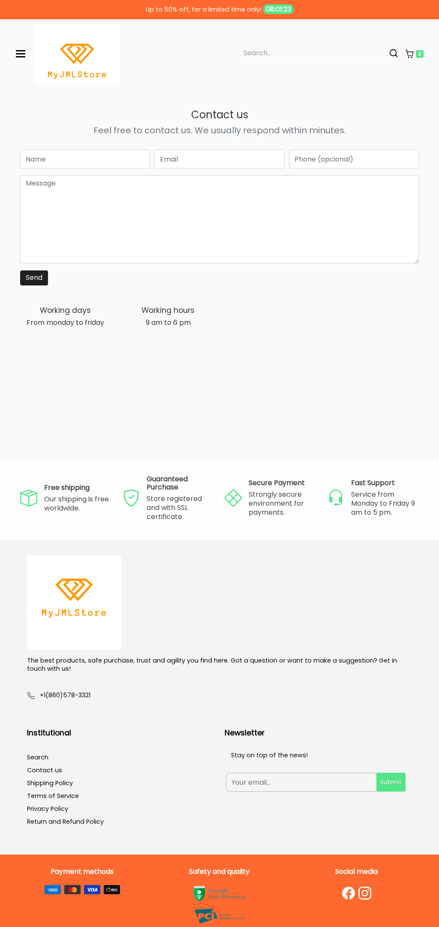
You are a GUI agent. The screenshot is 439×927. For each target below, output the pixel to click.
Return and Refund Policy (65, 821)
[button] (414, 54)
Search (37, 757)
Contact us (44, 770)
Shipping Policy (50, 783)
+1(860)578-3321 (65, 695)
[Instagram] (365, 893)
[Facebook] (348, 893)
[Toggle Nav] (20, 53)
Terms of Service (53, 796)
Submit (391, 782)
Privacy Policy (47, 808)
